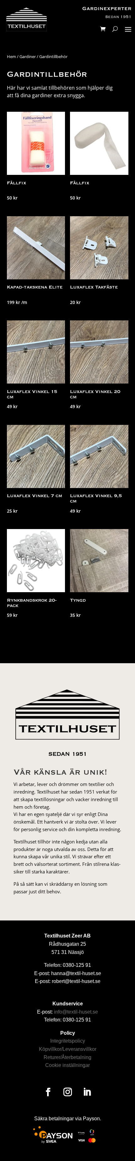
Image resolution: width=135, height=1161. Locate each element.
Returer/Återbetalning (67, 1057)
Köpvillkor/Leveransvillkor (67, 1049)
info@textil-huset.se (76, 1012)
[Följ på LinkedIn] (86, 1092)
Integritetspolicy (67, 1041)
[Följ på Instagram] (67, 1092)
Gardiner (27, 56)
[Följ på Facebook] (48, 1092)
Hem (11, 56)
